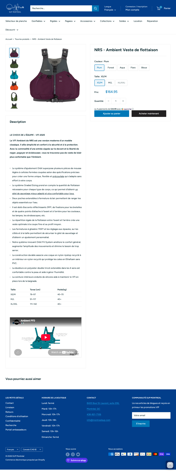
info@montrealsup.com (98, 420)
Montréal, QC (93, 408)
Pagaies (68, 21)
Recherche (11, 425)
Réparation (152, 21)
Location (138, 21)
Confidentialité (13, 421)
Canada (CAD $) (30, 449)
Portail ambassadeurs (16, 429)
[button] (130, 109)
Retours (9, 412)
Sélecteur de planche (16, 21)
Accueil (9, 39)
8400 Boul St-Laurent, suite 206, (103, 403)
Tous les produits (22, 39)
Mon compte (132, 9)
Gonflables (37, 21)
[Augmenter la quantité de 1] (123, 101)
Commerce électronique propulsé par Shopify (25, 460)
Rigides (53, 21)
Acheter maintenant (149, 113)
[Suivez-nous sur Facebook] (68, 454)
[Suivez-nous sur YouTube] (78, 454)
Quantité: (99, 101)
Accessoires (86, 21)
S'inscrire (140, 423)
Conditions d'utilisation (17, 416)
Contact (10, 403)
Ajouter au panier (111, 113)
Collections (105, 21)
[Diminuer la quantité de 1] (108, 101)
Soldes (122, 21)
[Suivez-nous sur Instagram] (73, 454)
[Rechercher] (95, 8)
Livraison (10, 407)
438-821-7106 (94, 414)
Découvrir (10, 29)
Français (10, 449)
